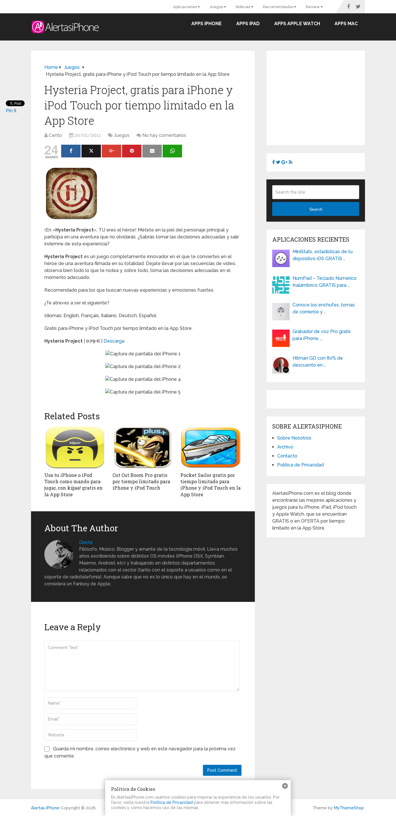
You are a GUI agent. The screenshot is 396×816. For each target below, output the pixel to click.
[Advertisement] (321, 96)
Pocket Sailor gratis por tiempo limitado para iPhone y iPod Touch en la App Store (210, 484)
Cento (55, 135)
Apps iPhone (206, 23)
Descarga (113, 341)
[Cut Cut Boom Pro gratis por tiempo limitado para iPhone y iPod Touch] (143, 447)
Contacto (287, 456)
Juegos (217, 7)
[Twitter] (91, 151)
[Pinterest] (131, 151)
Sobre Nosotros (294, 438)
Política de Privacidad (300, 465)
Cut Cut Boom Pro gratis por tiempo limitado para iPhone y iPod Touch (141, 481)
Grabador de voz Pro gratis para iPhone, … (322, 335)
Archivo (285, 447)
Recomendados (278, 7)
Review (313, 7)
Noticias (243, 7)
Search (315, 209)
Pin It (11, 110)
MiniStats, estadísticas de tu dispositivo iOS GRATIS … (323, 255)
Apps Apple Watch (297, 23)
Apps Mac (346, 23)
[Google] (111, 151)
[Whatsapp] (172, 151)
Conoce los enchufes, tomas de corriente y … (324, 308)
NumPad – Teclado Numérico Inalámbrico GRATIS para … (325, 281)
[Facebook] (71, 151)
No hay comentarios (164, 135)
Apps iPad (248, 23)
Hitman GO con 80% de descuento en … (318, 361)
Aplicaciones (185, 7)
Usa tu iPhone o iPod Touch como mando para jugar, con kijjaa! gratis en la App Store (73, 484)
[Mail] (152, 151)
